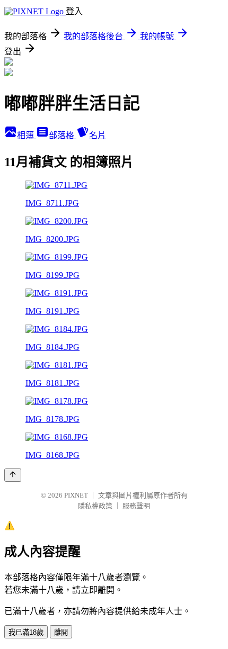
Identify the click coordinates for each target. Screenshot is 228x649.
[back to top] (12, 475)
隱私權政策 (95, 506)
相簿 (26, 135)
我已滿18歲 (25, 632)
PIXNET (76, 495)
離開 (61, 632)
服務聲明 (136, 506)
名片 (97, 135)
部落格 (62, 135)
